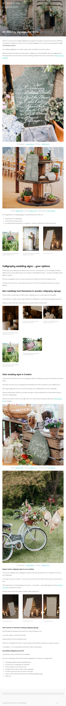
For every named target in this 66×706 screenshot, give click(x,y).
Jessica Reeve (30, 144)
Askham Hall (19, 211)
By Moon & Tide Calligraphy (12, 5)
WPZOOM (61, 703)
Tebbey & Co (45, 144)
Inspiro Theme (52, 703)
